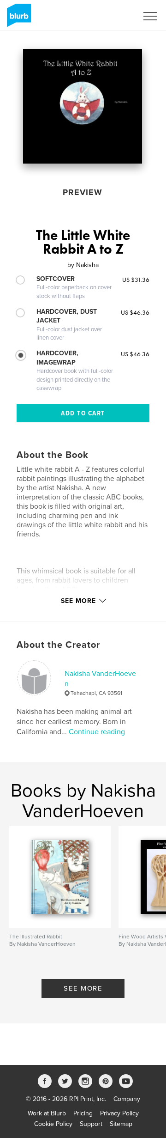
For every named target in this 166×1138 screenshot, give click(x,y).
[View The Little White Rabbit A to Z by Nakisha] (82, 106)
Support (91, 1124)
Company (126, 1099)
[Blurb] (17, 19)
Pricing (83, 1113)
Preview (82, 192)
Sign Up (114, 16)
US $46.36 (135, 312)
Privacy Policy (119, 1113)
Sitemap (121, 1124)
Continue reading (97, 731)
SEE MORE (83, 988)
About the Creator (58, 645)
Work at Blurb (47, 1113)
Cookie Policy (53, 1124)
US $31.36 (135, 279)
